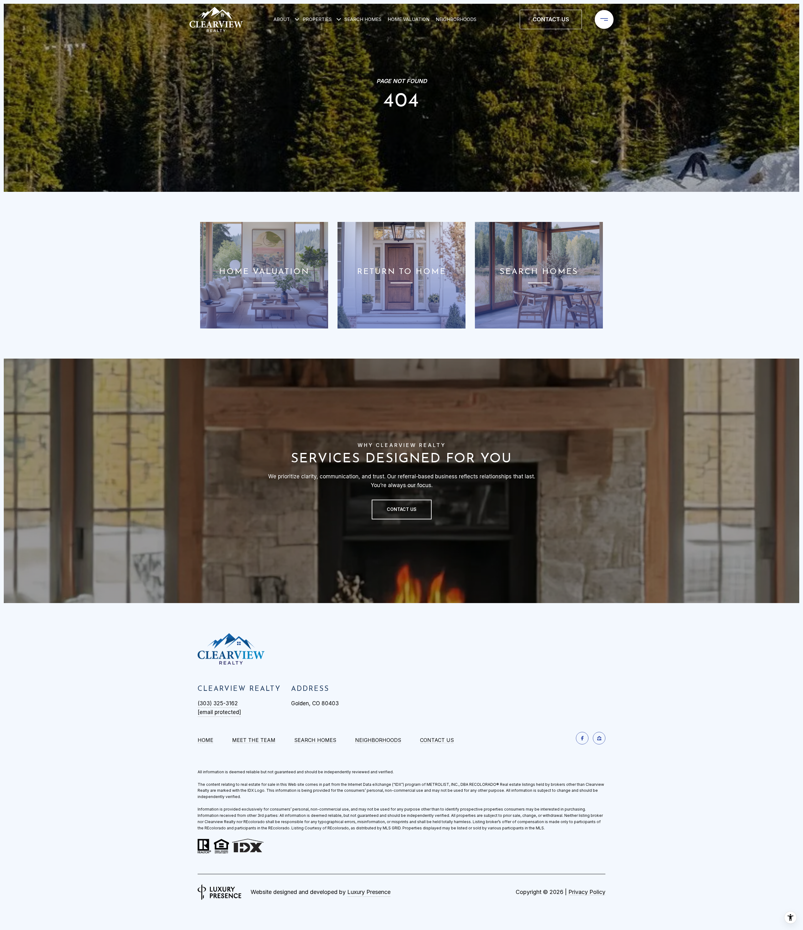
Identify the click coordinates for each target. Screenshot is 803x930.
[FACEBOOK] (582, 738)
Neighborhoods (456, 19)
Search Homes (362, 19)
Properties (317, 19)
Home (205, 740)
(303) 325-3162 (218, 703)
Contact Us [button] (551, 19)
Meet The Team (253, 740)
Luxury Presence (369, 892)
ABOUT (282, 19)
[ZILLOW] (599, 738)
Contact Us (437, 740)
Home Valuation (408, 19)
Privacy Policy (586, 892)
